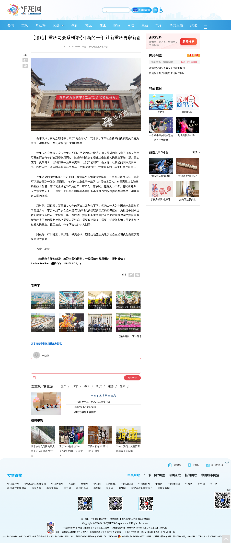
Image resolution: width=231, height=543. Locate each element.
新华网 (84, 484)
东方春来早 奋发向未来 (100, 329)
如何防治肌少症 (187, 199)
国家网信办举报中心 (141, 488)
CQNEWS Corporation (116, 523)
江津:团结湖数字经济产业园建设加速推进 (43, 306)
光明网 (201, 484)
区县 (56, 25)
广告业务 (95, 518)
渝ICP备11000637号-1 (217, 536)
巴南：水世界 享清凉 (103, 395)
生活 (144, 25)
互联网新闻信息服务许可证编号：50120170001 (95, 536)
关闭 (229, 490)
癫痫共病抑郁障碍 (161, 176)
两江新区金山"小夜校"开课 (128, 307)
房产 (63, 386)
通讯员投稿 (217, 465)
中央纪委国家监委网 (35, 484)
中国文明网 (52, 488)
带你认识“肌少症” (187, 176)
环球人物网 (164, 488)
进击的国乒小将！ (187, 135)
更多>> (196, 152)
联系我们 (104, 518)
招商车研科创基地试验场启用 (43, 329)
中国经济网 (144, 484)
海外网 (122, 488)
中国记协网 (82, 488)
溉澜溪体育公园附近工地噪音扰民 (167, 73)
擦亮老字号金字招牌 (85, 412)
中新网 (188, 484)
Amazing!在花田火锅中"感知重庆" (99, 306)
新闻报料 (188, 41)
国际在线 (111, 484)
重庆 (24, 25)
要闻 (10, 25)
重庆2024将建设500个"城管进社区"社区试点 (71, 451)
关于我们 (85, 518)
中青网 (159, 484)
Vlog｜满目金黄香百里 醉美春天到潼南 (128, 448)
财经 (116, 25)
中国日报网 (127, 484)
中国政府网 (13, 484)
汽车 (158, 25)
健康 (102, 25)
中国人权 (36, 488)
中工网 (67, 488)
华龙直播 (176, 25)
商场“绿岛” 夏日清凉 (85, 407)
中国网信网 (57, 484)
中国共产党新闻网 (16, 488)
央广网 (213, 484)
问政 (130, 25)
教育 (74, 25)
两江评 (40, 25)
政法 (193, 25)
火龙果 (161, 112)
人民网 (72, 484)
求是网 (109, 488)
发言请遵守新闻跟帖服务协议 (46, 343)
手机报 (196, 465)
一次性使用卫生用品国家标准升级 (92, 402)
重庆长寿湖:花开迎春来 (128, 329)
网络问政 (155, 55)
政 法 (99, 386)
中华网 (97, 488)
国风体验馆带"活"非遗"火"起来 (98, 448)
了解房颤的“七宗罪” (161, 199)
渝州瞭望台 (187, 112)
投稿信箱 (114, 518)
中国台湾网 (174, 484)
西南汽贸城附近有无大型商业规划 (167, 68)
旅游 (110, 386)
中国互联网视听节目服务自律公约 (135, 518)
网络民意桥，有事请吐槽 (162, 62)
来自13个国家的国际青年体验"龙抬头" (71, 329)
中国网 (97, 484)
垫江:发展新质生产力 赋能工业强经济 (71, 306)
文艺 (88, 25)
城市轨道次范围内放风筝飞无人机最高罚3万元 (43, 451)
